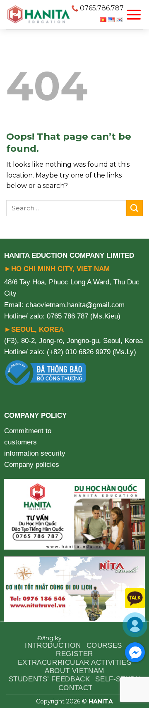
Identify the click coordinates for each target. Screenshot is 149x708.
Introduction (53, 645)
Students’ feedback (49, 679)
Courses (104, 645)
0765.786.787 (102, 8)
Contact (75, 688)
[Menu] (133, 14)
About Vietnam (74, 671)
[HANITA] (38, 15)
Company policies (31, 465)
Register (74, 654)
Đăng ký (49, 638)
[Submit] (134, 208)
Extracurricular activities (74, 662)
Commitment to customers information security (34, 442)
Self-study (117, 679)
